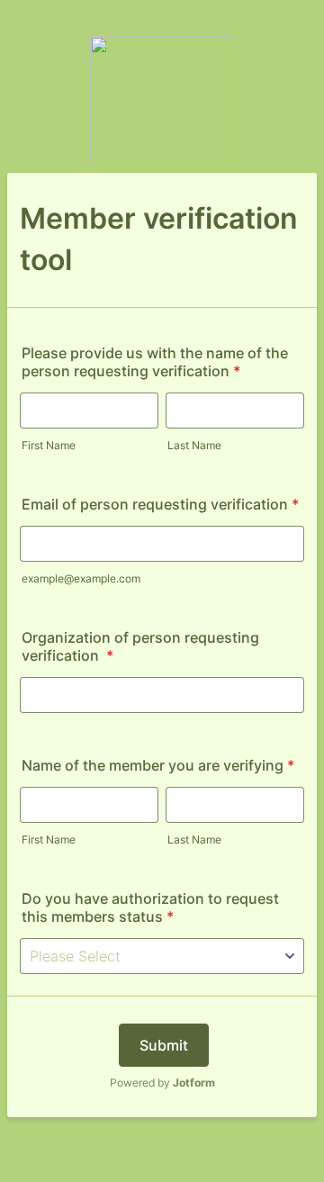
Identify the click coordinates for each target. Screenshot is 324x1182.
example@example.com (81, 578)
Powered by (162, 1082)
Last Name (194, 445)
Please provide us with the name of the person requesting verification (155, 362)
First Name (49, 445)
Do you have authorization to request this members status (150, 907)
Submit (164, 1045)
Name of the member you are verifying (158, 765)
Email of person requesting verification (160, 504)
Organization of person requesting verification (140, 646)
